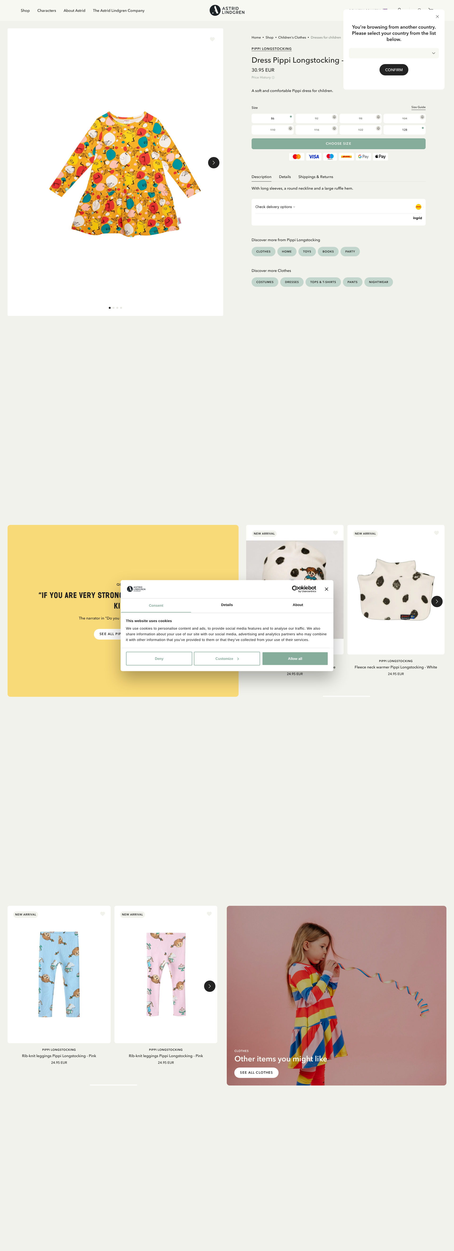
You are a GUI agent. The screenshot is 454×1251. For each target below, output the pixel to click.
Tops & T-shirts (323, 282)
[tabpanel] (339, 187)
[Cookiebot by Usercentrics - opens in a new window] (295, 589)
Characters (46, 10)
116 (316, 129)
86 (272, 118)
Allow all (295, 658)
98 (360, 118)
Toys (307, 251)
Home (256, 37)
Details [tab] (227, 605)
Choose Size (338, 144)
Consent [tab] (156, 605)
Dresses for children (326, 37)
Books (328, 251)
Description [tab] (261, 176)
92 (316, 118)
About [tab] (298, 605)
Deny (159, 658)
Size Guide (418, 107)
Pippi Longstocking (272, 49)
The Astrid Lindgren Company (118, 10)
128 (404, 129)
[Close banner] (326, 589)
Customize (224, 658)
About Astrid (74, 10)
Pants (353, 282)
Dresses (292, 282)
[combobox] (394, 53)
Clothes (263, 251)
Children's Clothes (292, 37)
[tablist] (339, 177)
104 (404, 118)
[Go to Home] (227, 10)
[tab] (110, 308)
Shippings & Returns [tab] (315, 176)
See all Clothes (256, 1073)
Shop (25, 10)
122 (360, 129)
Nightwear (379, 282)
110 (272, 129)
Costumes (265, 282)
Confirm (394, 69)
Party (350, 251)
